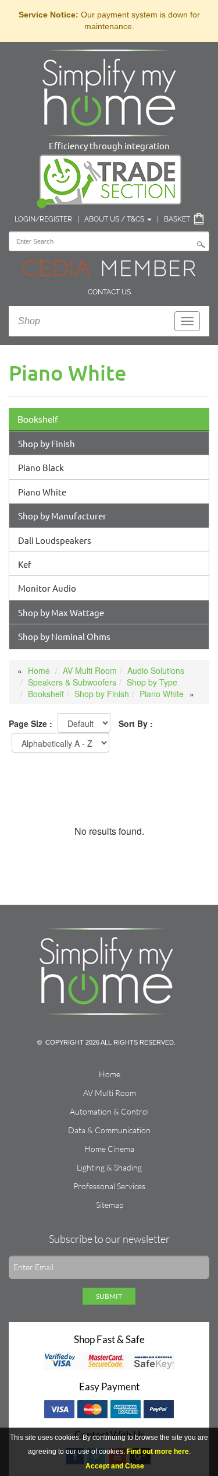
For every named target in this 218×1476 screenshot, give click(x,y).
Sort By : (136, 723)
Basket (177, 219)
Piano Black (41, 467)
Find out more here (158, 1451)
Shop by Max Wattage (61, 612)
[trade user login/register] (109, 179)
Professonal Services (109, 1186)
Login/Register (43, 219)
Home (39, 670)
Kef (24, 564)
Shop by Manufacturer (62, 515)
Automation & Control (109, 1111)
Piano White (42, 491)
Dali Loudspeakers (54, 540)
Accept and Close (114, 1466)
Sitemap (109, 1205)
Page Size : (30, 723)
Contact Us (109, 292)
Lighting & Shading (109, 1167)
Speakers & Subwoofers (72, 682)
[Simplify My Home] (109, 90)
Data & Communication (109, 1130)
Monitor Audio (47, 587)
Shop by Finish (46, 443)
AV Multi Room (90, 670)
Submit (109, 1296)
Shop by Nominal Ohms (64, 636)
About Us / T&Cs (115, 219)
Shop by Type (152, 682)
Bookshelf (37, 418)
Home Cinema (109, 1149)
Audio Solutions (155, 670)
